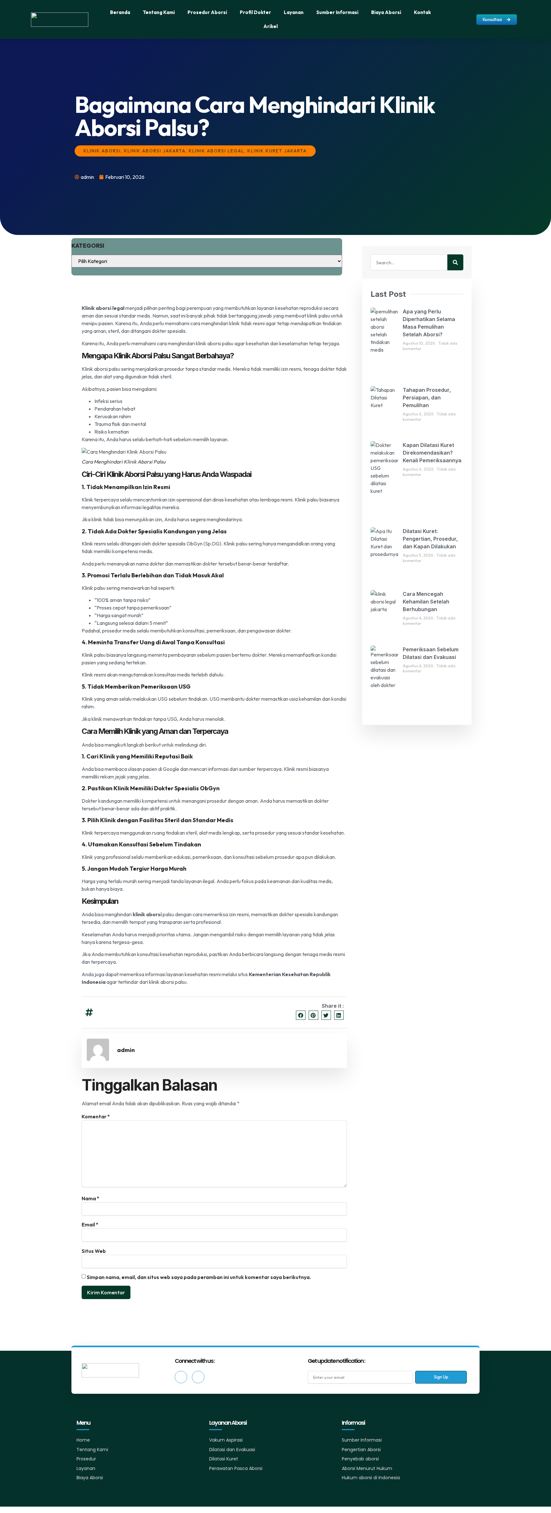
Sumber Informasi (337, 12)
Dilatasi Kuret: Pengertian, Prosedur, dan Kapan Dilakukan (430, 539)
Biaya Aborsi (386, 12)
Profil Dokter (255, 12)
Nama (90, 1198)
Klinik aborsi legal (103, 308)
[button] (300, 1015)
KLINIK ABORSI (102, 151)
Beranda (120, 12)
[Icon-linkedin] (198, 1377)
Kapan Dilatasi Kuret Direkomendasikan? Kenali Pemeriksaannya (432, 453)
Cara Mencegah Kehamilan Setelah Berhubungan (426, 601)
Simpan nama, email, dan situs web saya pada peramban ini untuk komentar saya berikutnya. (199, 1277)
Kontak (422, 12)
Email (90, 1224)
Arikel (270, 26)
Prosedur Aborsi (207, 12)
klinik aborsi (147, 914)
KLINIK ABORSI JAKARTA (155, 151)
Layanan (294, 12)
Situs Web (94, 1251)
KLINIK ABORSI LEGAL (216, 151)
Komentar (96, 1116)
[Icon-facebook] (181, 1377)
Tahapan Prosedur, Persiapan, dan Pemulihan (427, 397)
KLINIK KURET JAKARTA (277, 151)
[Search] (455, 262)
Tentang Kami (159, 12)
